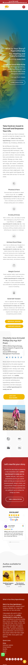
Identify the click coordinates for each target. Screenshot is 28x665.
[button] (23, 8)
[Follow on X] (18, 357)
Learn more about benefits (13, 397)
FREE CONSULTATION (17, 82)
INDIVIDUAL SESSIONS (14, 321)
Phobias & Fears (14, 190)
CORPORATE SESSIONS (14, 326)
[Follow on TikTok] (21, 357)
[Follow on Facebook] (10, 357)
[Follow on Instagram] (12, 357)
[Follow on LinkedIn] (15, 357)
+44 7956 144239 (14, 1)
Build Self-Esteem (14, 299)
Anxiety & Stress (14, 215)
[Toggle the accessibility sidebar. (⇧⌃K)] (24, 661)
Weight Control (14, 271)
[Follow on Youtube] (7, 357)
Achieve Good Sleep (14, 242)
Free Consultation (15, 499)
